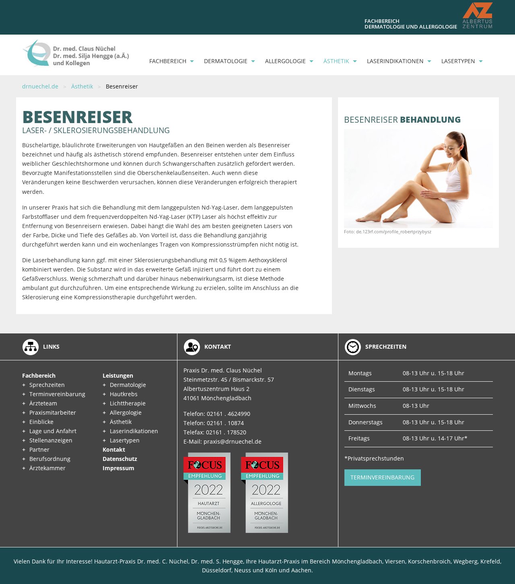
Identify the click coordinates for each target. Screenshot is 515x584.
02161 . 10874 (225, 423)
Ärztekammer (47, 468)
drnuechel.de (40, 86)
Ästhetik (336, 61)
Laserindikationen (395, 61)
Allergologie (285, 61)
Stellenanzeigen (50, 440)
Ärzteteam (43, 403)
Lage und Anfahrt (52, 431)
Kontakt (114, 449)
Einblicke (41, 422)
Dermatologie (225, 61)
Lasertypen (458, 61)
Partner (39, 449)
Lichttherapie (128, 403)
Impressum (118, 468)
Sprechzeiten (47, 385)
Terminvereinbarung (57, 394)
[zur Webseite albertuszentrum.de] (477, 15)
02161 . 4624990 (228, 413)
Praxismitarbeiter (52, 412)
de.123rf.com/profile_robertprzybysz (393, 231)
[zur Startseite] (76, 53)
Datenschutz (120, 459)
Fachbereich (167, 61)
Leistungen (118, 375)
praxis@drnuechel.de (233, 441)
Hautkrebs (124, 394)
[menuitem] (169, 61)
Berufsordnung (49, 459)
